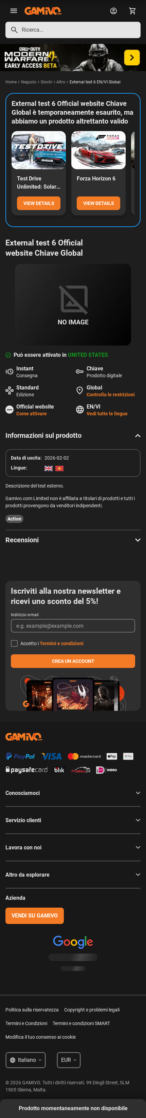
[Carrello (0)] (132, 11)
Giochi (46, 82)
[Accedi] (113, 11)
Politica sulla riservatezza (32, 1009)
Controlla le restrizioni (111, 394)
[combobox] (73, 30)
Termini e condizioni (62, 643)
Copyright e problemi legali (92, 1009)
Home (11, 82)
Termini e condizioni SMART (81, 1023)
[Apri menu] (13, 11)
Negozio (28, 82)
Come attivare (31, 413)
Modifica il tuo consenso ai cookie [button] (40, 1037)
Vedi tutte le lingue (107, 413)
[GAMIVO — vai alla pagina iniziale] (42, 11)
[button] (73, 435)
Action (14, 519)
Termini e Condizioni (26, 1023)
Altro (60, 82)
